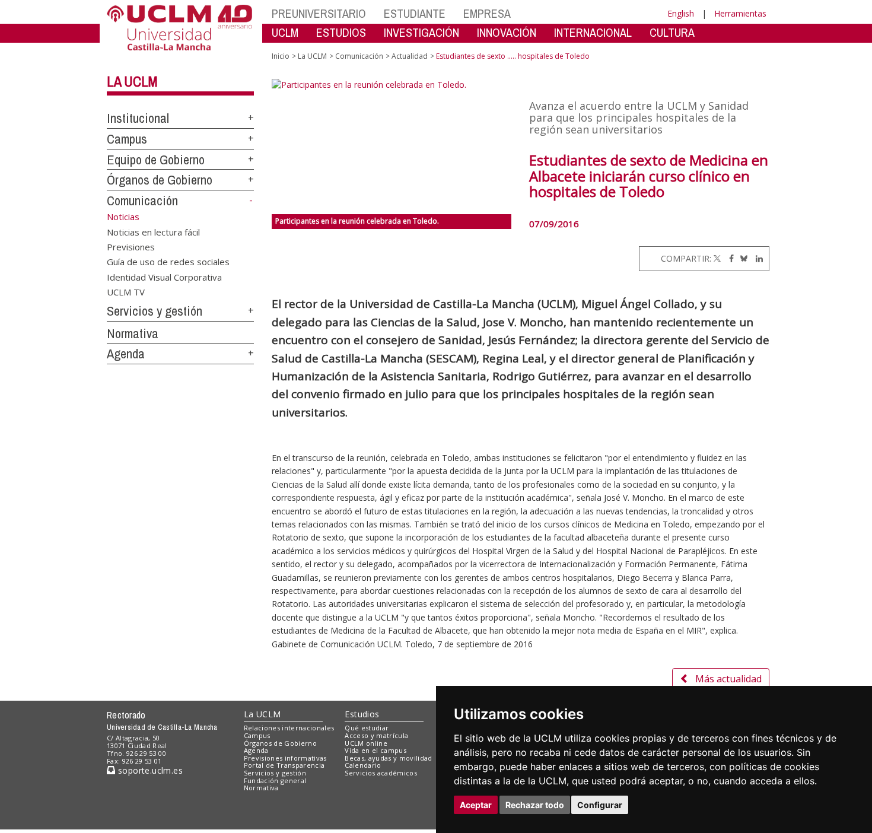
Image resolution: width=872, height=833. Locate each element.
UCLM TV (126, 292)
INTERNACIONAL (593, 32)
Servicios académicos (381, 772)
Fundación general (275, 780)
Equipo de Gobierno (156, 159)
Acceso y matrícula (376, 735)
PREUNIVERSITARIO (319, 13)
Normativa (132, 333)
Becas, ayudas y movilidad (388, 757)
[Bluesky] (741, 258)
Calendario (363, 765)
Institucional (138, 118)
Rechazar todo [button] (534, 805)
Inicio (280, 56)
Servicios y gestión (154, 311)
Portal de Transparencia (284, 765)
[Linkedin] (756, 258)
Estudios (362, 714)
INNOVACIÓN (506, 32)
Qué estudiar (367, 727)
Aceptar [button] (476, 805)
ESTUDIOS (341, 32)
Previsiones (131, 246)
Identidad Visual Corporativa (164, 276)
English (680, 13)
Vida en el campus (375, 750)
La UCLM (132, 81)
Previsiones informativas (285, 757)
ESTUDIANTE (414, 13)
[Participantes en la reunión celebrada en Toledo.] (392, 146)
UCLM (285, 32)
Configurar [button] (599, 805)
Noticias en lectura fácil (153, 231)
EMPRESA (487, 13)
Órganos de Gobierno (159, 180)
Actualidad (410, 56)
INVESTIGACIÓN (421, 32)
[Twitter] (717, 258)
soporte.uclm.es (149, 770)
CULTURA (672, 32)
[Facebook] (728, 258)
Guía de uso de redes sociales (168, 262)
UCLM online (366, 743)
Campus (127, 139)
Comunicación (142, 200)
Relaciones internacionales (289, 727)
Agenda (126, 354)
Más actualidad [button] (728, 678)
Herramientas (740, 13)
